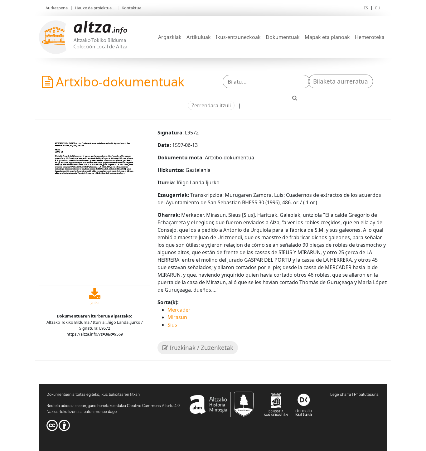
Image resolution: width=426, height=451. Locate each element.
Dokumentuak (283, 37)
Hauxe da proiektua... (94, 8)
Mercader (179, 309)
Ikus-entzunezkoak (238, 37)
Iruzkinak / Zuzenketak (200, 348)
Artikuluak (198, 37)
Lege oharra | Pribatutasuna (354, 394)
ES (366, 8)
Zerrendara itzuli (211, 105)
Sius (172, 324)
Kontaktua (131, 8)
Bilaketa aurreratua (340, 81)
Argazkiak (170, 37)
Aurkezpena (57, 8)
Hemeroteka (370, 37)
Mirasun (177, 317)
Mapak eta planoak (327, 37)
